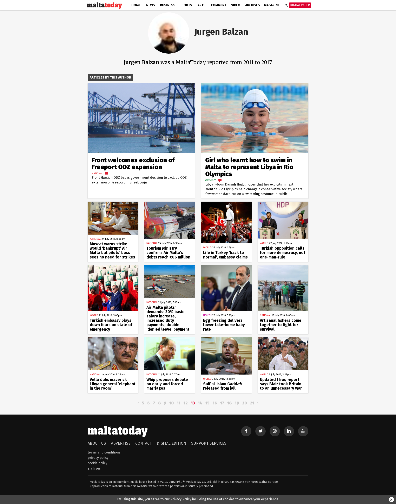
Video (235, 5)
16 (215, 403)
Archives (252, 5)
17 (222, 403)
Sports (185, 5)
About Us (97, 443)
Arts (201, 5)
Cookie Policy (97, 463)
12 (186, 403)
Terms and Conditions (104, 452)
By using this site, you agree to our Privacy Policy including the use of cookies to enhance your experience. (198, 499)
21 (252, 403)
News (150, 5)
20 (244, 403)
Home (135, 5)
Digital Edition (171, 443)
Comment (218, 5)
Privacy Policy (98, 458)
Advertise (120, 443)
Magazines (273, 5)
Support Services (208, 443)
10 (171, 403)
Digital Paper (300, 5)
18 (229, 403)
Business (167, 5)
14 (200, 403)
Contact (143, 443)
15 (207, 403)
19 (237, 403)
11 (178, 403)
